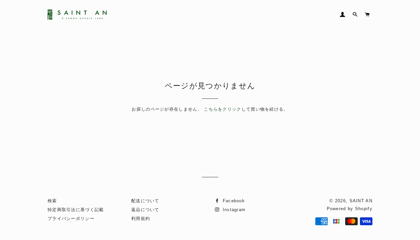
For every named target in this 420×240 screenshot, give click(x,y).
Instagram (233, 209)
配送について (145, 200)
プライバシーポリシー (71, 218)
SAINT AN (360, 200)
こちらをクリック (222, 109)
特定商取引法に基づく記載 (76, 209)
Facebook (233, 200)
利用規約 (140, 218)
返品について (145, 209)
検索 (52, 200)
